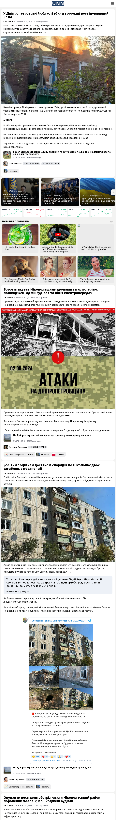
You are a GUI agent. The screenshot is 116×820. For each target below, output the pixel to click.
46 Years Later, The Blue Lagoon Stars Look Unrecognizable (95, 248)
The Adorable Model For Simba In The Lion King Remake (20, 280)
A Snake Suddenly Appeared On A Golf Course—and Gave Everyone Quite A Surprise (57, 249)
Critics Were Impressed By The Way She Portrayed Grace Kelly (57, 280)
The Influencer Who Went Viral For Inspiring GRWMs (95, 280)
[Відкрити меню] (112, 3)
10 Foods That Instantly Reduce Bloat (20, 248)
